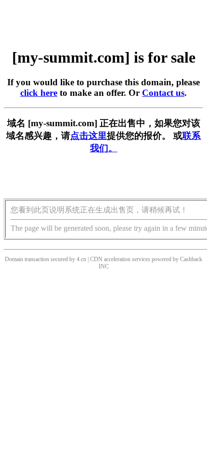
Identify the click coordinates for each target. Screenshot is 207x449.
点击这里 (88, 136)
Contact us (163, 93)
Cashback (191, 259)
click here (38, 93)
